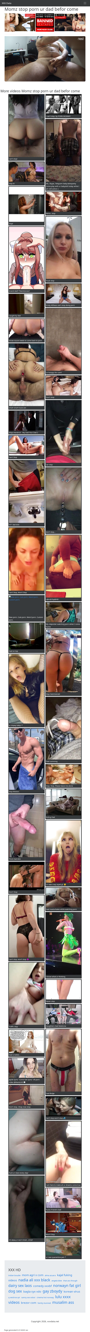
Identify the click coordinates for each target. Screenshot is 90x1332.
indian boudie (14, 1275)
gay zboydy (52, 1291)
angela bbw (57, 1280)
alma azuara (50, 1275)
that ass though (70, 1280)
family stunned (44, 1303)
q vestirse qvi (14, 1297)
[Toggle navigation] (85, 3)
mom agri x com (32, 1275)
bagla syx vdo (32, 1291)
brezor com (28, 1303)
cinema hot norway (45, 1297)
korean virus (72, 1291)
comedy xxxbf (42, 1286)
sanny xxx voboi (28, 1297)
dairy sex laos (20, 1285)
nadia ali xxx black (34, 1279)
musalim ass (63, 1302)
